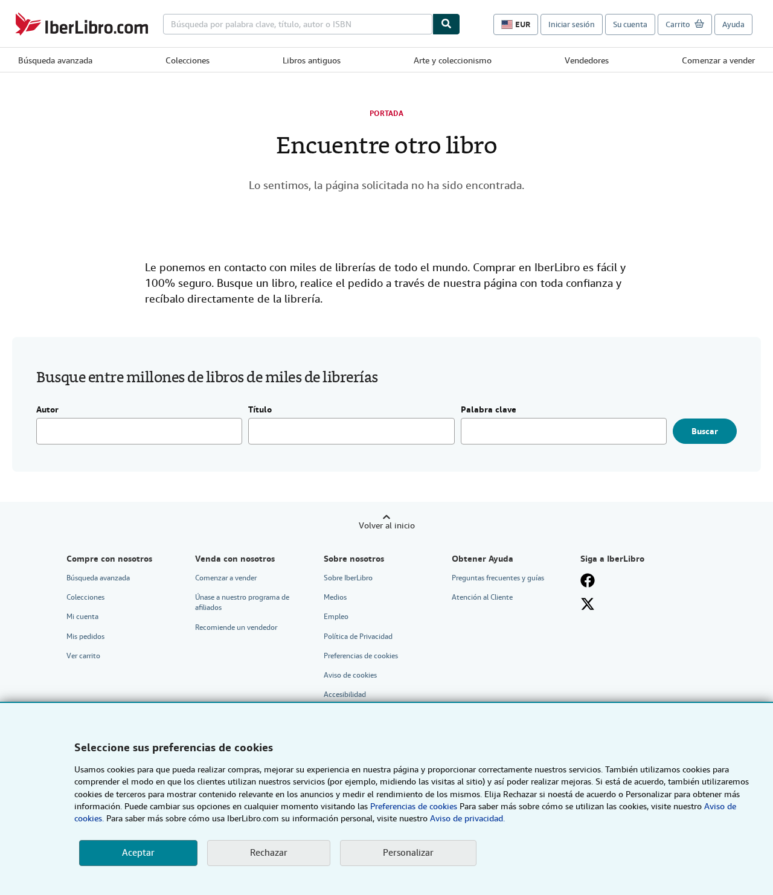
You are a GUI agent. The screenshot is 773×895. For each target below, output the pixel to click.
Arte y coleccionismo (453, 60)
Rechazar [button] (268, 853)
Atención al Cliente (482, 597)
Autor (47, 410)
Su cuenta (630, 24)
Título (260, 410)
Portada (386, 113)
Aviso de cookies (350, 675)
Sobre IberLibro (348, 578)
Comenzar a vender (718, 60)
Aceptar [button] (138, 853)
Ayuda (733, 24)
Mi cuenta (82, 616)
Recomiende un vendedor (236, 627)
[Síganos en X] (587, 604)
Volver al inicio (387, 525)
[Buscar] (446, 24)
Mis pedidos (85, 636)
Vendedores (587, 60)
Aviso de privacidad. (467, 818)
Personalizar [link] (408, 853)
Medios (335, 597)
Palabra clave (488, 410)
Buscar (704, 431)
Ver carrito (83, 656)
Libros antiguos (312, 60)
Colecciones (187, 60)
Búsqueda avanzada (55, 60)
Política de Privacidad (358, 636)
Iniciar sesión (571, 24)
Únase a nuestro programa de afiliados (242, 602)
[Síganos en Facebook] (587, 580)
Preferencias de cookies (413, 806)
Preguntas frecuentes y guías (498, 578)
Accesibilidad (345, 694)
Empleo (336, 616)
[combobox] (297, 24)
